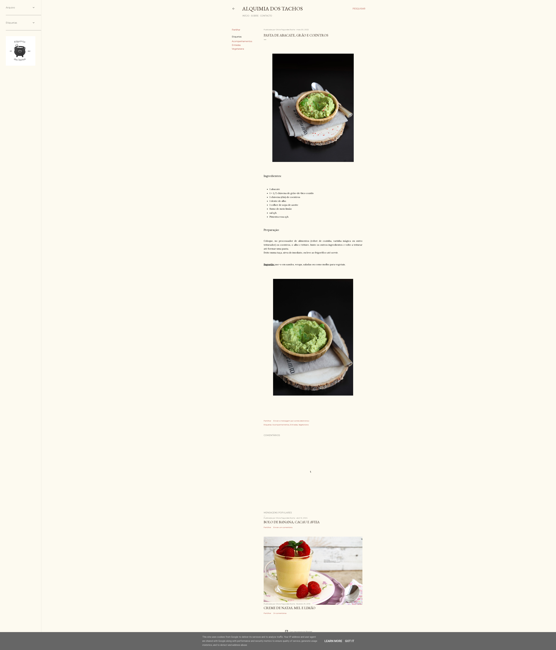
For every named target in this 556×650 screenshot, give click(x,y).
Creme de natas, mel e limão (289, 608)
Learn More (333, 641)
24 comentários (279, 613)
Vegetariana (238, 49)
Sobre (255, 15)
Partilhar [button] (236, 29)
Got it (349, 641)
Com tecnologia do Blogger (300, 631)
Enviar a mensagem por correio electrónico (291, 421)
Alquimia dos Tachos (272, 8)
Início (245, 15)
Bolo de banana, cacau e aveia (292, 522)
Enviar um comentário (282, 527)
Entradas (236, 45)
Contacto (266, 15)
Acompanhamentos (242, 41)
